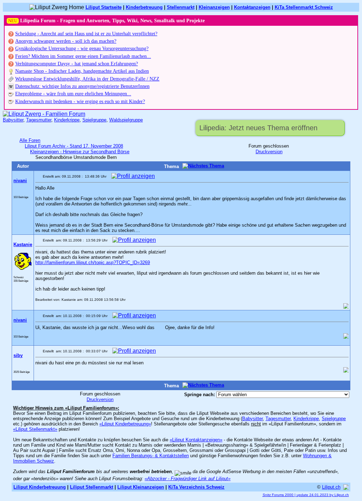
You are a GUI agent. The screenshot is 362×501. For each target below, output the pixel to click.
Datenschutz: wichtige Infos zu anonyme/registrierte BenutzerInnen (82, 86)
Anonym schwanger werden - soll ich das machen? (65, 41)
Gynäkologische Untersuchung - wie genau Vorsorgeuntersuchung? (81, 48)
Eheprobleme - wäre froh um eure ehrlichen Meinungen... (73, 93)
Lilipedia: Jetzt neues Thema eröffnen (258, 128)
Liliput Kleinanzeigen (140, 487)
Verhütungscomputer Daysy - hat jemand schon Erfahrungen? (76, 63)
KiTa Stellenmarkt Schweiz (304, 7)
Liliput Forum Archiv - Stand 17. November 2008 (74, 146)
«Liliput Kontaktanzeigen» (196, 439)
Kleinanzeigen (214, 7)
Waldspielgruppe (126, 120)
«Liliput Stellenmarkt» (35, 429)
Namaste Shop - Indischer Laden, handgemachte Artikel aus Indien (82, 71)
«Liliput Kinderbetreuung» (125, 424)
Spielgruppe (94, 120)
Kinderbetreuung (144, 7)
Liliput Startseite (104, 7)
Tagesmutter (38, 120)
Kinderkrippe (67, 120)
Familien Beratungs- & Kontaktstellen (150, 455)
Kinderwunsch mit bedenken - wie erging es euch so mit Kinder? (80, 101)
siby (18, 355)
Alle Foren (29, 140)
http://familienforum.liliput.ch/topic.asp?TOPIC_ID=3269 (92, 262)
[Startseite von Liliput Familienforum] (44, 114)
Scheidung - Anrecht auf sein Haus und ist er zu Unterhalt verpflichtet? (86, 33)
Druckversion (269, 151)
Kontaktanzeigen (252, 7)
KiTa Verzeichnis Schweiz (196, 487)
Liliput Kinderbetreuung (39, 487)
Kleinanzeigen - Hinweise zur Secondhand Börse (79, 151)
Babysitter (13, 120)
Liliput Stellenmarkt (91, 487)
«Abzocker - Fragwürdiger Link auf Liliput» (187, 478)
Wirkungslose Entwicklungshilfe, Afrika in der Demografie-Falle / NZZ (87, 79)
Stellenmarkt (180, 7)
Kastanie (22, 244)
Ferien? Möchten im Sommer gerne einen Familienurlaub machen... (83, 56)
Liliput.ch (331, 487)
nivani (20, 180)
